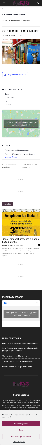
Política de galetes (19, 442)
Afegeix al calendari (15, 74)
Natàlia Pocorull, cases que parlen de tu (17, 367)
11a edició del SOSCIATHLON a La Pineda (17, 361)
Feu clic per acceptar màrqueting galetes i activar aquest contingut (21, 123)
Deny (21, 430)
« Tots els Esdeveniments (13, 14)
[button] (4, 3)
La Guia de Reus (7, 245)
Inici (3, 9)
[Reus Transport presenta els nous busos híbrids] (21, 222)
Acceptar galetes (21, 423)
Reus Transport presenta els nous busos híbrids (20, 343)
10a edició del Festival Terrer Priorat (15, 356)
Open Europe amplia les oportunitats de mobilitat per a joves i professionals (20, 349)
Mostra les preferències (21, 436)
